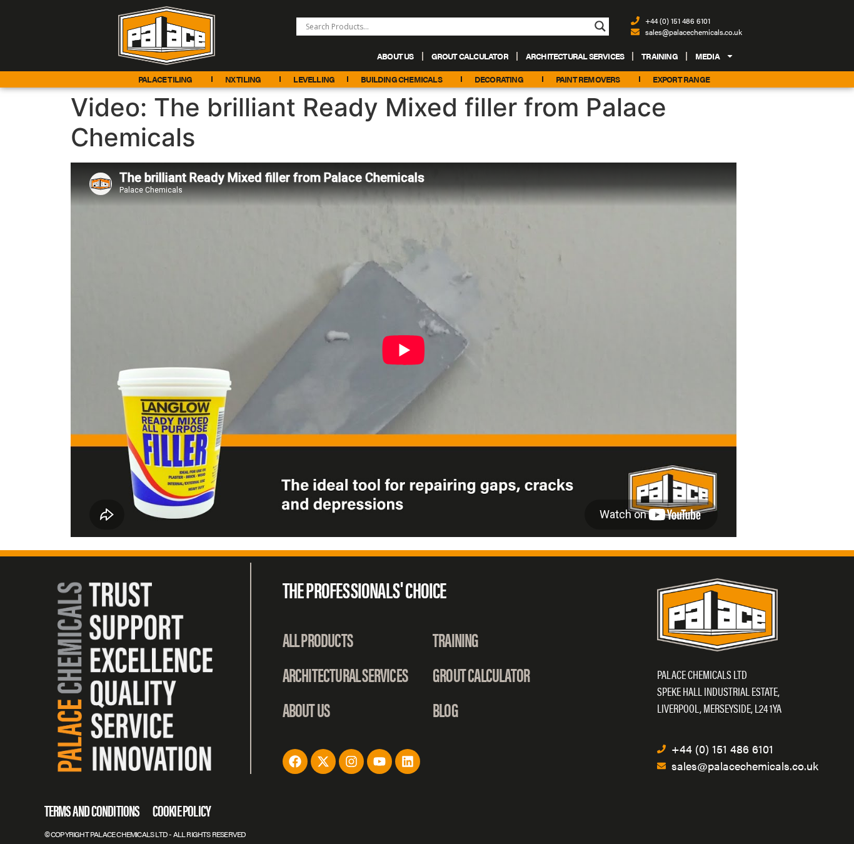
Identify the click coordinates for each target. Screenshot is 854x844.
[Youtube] (379, 761)
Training (659, 56)
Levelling (313, 79)
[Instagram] (351, 761)
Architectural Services (575, 56)
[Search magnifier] (600, 26)
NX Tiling (243, 79)
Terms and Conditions (92, 810)
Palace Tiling (165, 79)
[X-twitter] (323, 761)
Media (707, 56)
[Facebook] (295, 761)
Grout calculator (469, 56)
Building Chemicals (401, 79)
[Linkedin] (407, 761)
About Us (395, 56)
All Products (318, 639)
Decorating (499, 79)
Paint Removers (588, 79)
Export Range (681, 79)
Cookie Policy (182, 810)
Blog (445, 709)
